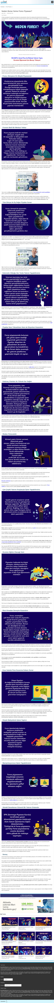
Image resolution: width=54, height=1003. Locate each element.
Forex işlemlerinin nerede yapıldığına (41, 192)
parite (34, 527)
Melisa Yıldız (4, 13)
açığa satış (31, 367)
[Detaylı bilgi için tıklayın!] (27, 256)
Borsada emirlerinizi (6, 480)
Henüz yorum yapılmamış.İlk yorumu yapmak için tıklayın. (27, 896)
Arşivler (2, 979)
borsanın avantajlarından (42, 65)
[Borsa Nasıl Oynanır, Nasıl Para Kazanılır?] (27, 2)
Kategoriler (3, 985)
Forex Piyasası (4, 15)
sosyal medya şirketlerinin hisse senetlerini (11, 541)
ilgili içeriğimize (13, 800)
